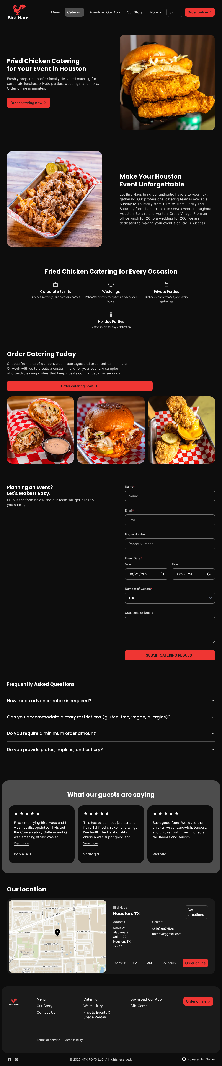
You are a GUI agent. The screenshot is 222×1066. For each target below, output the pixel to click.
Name (135, 486)
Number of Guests (144, 588)
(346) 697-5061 (161, 924)
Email (135, 510)
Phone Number (142, 534)
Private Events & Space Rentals (95, 1010)
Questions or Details (139, 612)
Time (175, 564)
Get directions (193, 907)
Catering (74, 12)
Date (128, 564)
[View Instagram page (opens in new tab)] (16, 1055)
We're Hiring (92, 1001)
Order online (192, 958)
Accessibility (74, 1035)
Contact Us (45, 1008)
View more (21, 839)
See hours (165, 958)
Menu (55, 12)
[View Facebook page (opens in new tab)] (9, 1055)
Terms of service (48, 1035)
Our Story (135, 12)
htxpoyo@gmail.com (164, 930)
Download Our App (104, 12)
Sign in (175, 12)
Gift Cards (137, 1001)
